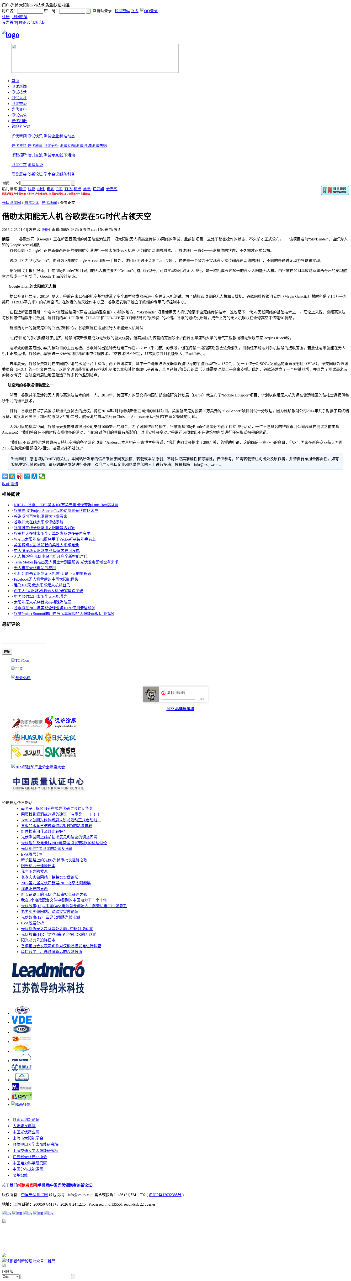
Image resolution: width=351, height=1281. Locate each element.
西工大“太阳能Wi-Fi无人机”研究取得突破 (48, 591)
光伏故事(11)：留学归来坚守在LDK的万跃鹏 (58, 934)
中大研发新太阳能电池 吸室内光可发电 (47, 551)
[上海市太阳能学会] (21, 1042)
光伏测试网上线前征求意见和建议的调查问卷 (59, 837)
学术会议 (51, 174)
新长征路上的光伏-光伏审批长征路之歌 (54, 860)
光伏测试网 (11, 203)
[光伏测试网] (10, 34)
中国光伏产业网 (26, 1132)
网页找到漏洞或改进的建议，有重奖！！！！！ (61, 814)
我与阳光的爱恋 (34, 872)
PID (59, 189)
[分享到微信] (42, 476)
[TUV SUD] (21, 1032)
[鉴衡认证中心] (21, 1070)
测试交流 (19, 104)
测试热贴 (99, 146)
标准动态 (67, 136)
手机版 (43, 1185)
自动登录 (104, 11)
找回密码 (122, 11)
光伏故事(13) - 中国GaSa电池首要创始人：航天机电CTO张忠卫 (74, 906)
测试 (22, 189)
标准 (77, 189)
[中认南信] (21, 1051)
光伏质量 (35, 146)
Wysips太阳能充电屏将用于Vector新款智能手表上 (55, 539)
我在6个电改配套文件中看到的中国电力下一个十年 (64, 900)
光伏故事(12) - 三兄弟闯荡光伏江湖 (50, 917)
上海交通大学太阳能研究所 (35, 1151)
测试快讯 (35, 136)
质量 (87, 189)
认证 (31, 189)
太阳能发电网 (24, 1126)
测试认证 (35, 165)
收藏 (6, 484)
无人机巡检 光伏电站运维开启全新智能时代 (50, 556)
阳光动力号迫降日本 (38, 866)
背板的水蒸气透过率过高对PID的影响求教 (56, 826)
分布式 (111, 189)
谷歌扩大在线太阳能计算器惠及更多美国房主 (52, 533)
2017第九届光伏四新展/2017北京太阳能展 (56, 883)
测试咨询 (83, 146)
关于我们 (9, 1185)
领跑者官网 (21, 127)
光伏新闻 (19, 136)
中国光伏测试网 (34, 1195)
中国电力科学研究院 (30, 1163)
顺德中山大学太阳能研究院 (35, 1144)
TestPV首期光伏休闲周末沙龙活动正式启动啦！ (61, 820)
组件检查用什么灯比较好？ (44, 831)
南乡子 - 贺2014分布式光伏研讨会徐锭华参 (57, 809)
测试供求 (19, 115)
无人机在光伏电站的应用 (35, 568)
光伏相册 (19, 121)
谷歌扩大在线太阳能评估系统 (39, 522)
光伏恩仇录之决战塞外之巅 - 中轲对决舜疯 (57, 929)
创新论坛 (35, 174)
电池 (50, 189)
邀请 (14, 484)
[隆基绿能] (21, 1105)
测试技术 (19, 92)
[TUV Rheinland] (21, 1080)
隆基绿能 (20, 1175)
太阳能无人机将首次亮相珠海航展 (42, 602)
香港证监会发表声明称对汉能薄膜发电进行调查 (61, 946)
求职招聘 (19, 155)
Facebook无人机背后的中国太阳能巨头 (46, 579)
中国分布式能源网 (28, 1169)
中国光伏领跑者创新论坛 (71, 1185)
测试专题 (67, 146)
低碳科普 (67, 174)
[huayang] (21, 1089)
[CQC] (21, 1013)
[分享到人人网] (34, 476)
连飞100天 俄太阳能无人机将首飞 (42, 585)
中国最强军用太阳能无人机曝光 (40, 596)
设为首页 (9, 23)
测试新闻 (19, 86)
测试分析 (51, 146)
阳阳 (46, 230)
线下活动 (67, 155)
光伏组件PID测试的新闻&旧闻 (46, 849)
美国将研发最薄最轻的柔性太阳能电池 (46, 545)
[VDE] (21, 1023)
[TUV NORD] (21, 1061)
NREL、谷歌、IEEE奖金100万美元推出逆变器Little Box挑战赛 (66, 505)
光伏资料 (19, 109)
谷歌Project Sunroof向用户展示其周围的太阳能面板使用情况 (64, 614)
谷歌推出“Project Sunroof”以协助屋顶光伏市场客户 (56, 511)
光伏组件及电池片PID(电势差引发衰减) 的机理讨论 (64, 843)
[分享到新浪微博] (20, 476)
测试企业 (51, 136)
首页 (15, 81)
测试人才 (19, 98)
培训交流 (35, 155)
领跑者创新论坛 (32, 23)
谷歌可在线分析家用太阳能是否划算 (44, 528)
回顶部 (7, 1272)
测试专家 (51, 155)
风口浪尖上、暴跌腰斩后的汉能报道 (51, 952)
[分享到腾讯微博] (27, 476)
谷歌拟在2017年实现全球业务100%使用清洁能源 (54, 608)
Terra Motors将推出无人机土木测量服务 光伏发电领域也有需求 (66, 562)
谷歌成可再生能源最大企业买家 (40, 516)
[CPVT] (21, 1099)
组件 (41, 189)
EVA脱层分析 (32, 854)
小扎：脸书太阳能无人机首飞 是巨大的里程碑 (52, 574)
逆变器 (98, 189)
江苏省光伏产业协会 (30, 1157)
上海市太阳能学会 (28, 1138)
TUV (68, 189)
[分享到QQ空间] (12, 476)
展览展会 (19, 174)
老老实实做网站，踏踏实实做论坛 (49, 877)
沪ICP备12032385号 (165, 1195)
